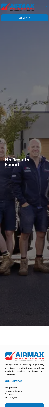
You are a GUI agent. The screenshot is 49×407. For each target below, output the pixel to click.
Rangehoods (11, 387)
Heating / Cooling (13, 391)
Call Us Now (24, 17)
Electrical (9, 394)
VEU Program (11, 397)
